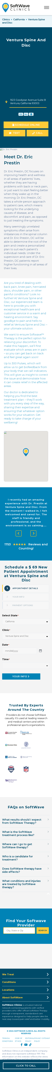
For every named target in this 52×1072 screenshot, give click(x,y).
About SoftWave (12, 997)
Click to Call (26, 1065)
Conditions (9, 982)
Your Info (19, 676)
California (19, 19)
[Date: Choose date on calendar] (40, 651)
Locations (8, 990)
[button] (26, 452)
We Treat (8, 974)
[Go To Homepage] (16, 7)
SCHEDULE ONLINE (27, 125)
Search (42, 930)
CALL (39, 133)
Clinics (6, 19)
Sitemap (46, 1038)
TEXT (16, 133)
